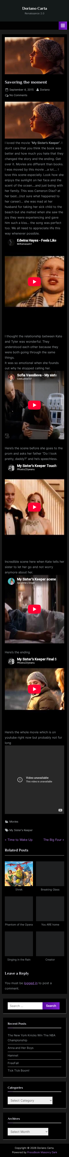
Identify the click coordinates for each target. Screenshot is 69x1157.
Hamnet (13, 1055)
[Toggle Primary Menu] (63, 26)
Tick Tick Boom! (18, 1070)
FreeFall (13, 1063)
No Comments (18, 95)
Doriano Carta (34, 8)
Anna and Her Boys (21, 1048)
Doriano (45, 89)
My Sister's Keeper (21, 830)
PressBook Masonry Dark (42, 1152)
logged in (31, 983)
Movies (13, 821)
